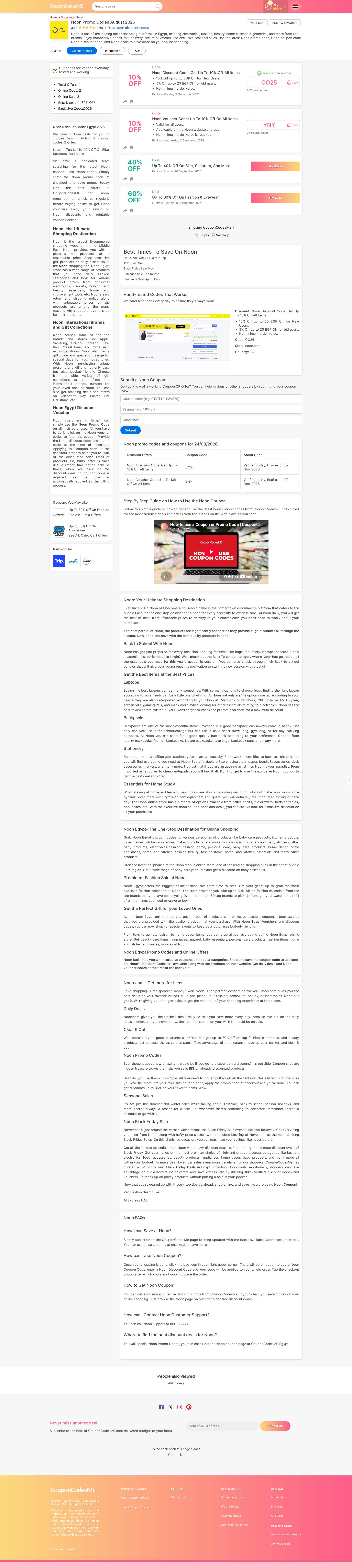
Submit (130, 430)
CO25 (269, 82)
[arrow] (349, 780)
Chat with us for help (235, 1524)
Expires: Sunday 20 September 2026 (176, 171)
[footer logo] (75, 1490)
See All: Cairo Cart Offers (88, 535)
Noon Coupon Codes (135, 1497)
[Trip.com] (59, 561)
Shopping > (68, 17)
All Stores (277, 1515)
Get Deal (275, 166)
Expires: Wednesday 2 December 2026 (178, 140)
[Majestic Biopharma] (87, 561)
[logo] (66, 6)
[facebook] (161, 1407)
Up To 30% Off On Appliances (88, 530)
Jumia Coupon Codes (135, 1507)
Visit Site (257, 22)
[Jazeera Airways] (73, 561)
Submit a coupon (232, 1497)
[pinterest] (189, 1407)
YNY (269, 125)
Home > (55, 17)
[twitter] (170, 1407)
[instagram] (180, 1407)
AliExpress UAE (136, 1200)
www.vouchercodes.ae (286, 1534)
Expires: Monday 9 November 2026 (176, 94)
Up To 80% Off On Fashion (88, 512)
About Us (277, 1497)
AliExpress (176, 1383)
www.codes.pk (281, 1543)
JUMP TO (56, 50)
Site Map (277, 1506)
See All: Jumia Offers (84, 515)
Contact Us (178, 1497)
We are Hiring (230, 1506)
